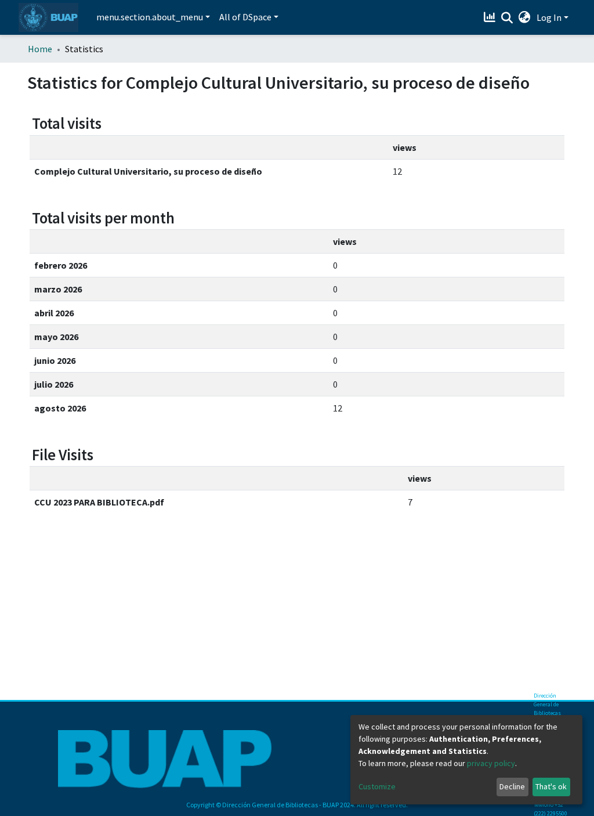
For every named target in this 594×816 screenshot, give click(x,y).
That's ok (551, 786)
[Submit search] (507, 18)
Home (40, 49)
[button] (524, 17)
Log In (549, 17)
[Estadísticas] (491, 17)
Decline (512, 786)
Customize (377, 786)
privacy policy (491, 763)
